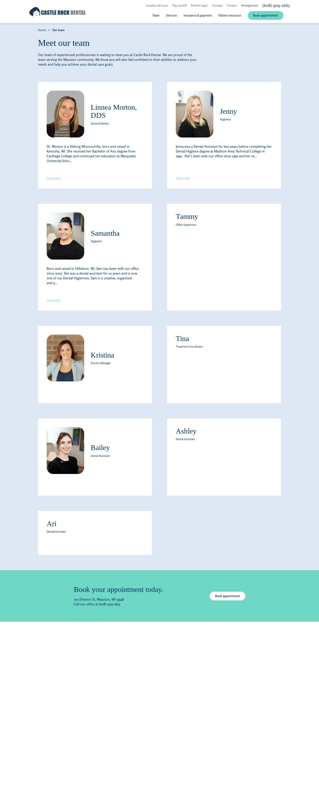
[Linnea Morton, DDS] (65, 114)
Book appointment (227, 596)
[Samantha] (65, 235)
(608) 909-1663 (109, 604)
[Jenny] (194, 114)
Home (42, 30)
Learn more (53, 178)
